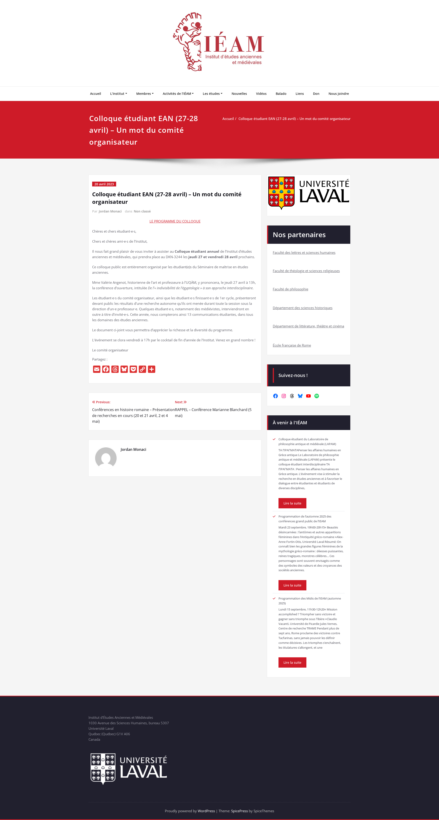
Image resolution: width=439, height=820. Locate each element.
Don (316, 93)
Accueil (95, 93)
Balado (281, 93)
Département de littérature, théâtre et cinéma (308, 326)
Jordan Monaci (110, 211)
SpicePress (239, 811)
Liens (300, 93)
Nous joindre (339, 93)
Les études (211, 93)
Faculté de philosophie (290, 289)
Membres (143, 93)
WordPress (206, 811)
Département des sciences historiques (302, 307)
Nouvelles (239, 93)
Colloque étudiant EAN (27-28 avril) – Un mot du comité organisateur (294, 118)
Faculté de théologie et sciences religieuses (306, 270)
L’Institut (117, 93)
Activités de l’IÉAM (177, 93)
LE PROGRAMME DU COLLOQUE (175, 221)
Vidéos (261, 93)
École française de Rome (292, 345)
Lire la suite (292, 503)
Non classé (142, 211)
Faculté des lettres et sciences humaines (304, 252)
